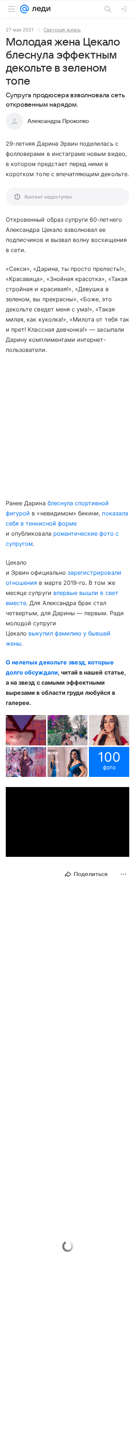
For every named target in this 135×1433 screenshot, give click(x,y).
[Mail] (24, 9)
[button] (26, 730)
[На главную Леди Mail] (39, 9)
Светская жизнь (62, 30)
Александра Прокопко (58, 121)
